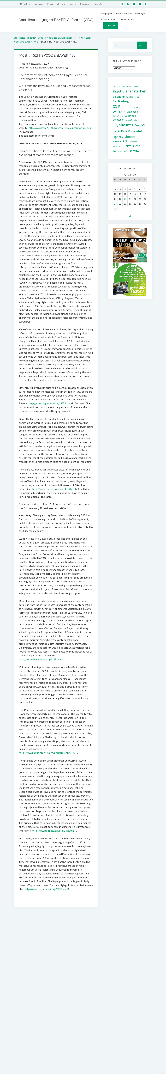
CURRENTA (119, 111)
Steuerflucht (117, 146)
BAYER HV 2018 (126, 86)
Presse (50, 4)
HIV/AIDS (138, 125)
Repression (133, 142)
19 (125, 198)
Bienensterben (134, 91)
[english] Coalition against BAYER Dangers (51, 37)
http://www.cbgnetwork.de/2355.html (50, 403)
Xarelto (134, 151)
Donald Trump (118, 116)
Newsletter (38, 4)
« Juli (129, 216)
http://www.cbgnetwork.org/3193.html (40, 659)
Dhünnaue (132, 111)
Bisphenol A (120, 96)
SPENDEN (110, 25)
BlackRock (134, 96)
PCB (125, 141)
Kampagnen (107, 13)
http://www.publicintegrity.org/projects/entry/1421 (48, 752)
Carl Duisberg (121, 101)
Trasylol (117, 151)
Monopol (131, 136)
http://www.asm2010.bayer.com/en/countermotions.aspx (60, 127)
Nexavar (117, 141)
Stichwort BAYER (109, 19)
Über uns (61, 4)
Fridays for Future (131, 120)
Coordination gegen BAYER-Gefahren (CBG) (56, 20)
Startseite (19, 37)
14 (135, 194)
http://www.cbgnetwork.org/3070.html (54, 489)
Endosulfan (118, 119)
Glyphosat (122, 125)
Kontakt (73, 4)
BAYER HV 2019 (137, 87)
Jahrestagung (127, 19)
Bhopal (117, 91)
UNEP (125, 151)
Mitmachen (24, 4)
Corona (136, 107)
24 (115, 203)
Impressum (85, 4)
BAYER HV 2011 (117, 86)
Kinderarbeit (135, 131)
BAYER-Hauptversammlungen (130, 13)
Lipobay (118, 137)
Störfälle (98, 4)
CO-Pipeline (122, 106)
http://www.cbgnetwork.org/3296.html (46, 889)
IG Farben (120, 131)
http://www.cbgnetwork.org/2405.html (53, 830)
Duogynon (130, 115)
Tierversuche (131, 146)
